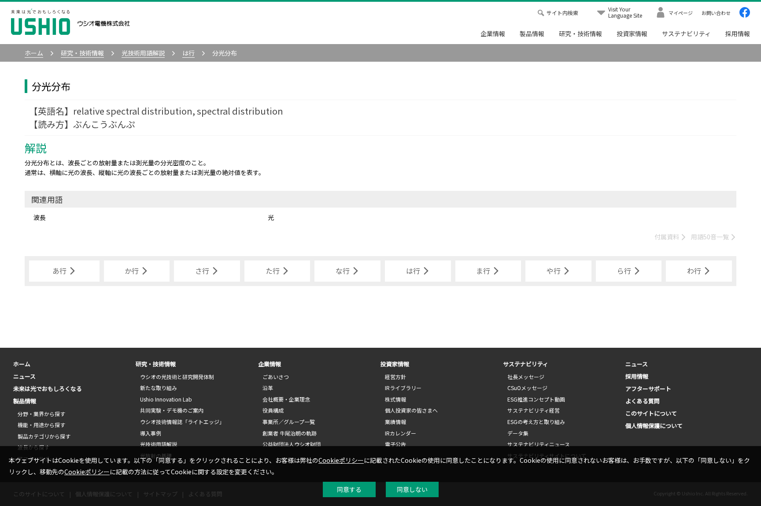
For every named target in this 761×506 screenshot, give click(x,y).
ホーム (21, 364)
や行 (554, 270)
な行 (343, 270)
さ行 (202, 270)
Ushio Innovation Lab (166, 399)
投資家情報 (632, 33)
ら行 (624, 270)
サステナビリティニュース (538, 444)
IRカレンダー (400, 433)
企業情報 (492, 33)
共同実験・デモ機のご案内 (171, 410)
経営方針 (395, 376)
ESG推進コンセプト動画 (536, 399)
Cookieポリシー (341, 460)
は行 (413, 270)
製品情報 (532, 33)
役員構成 (273, 410)
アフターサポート (648, 388)
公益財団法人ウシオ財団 (291, 444)
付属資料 (667, 236)
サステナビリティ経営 (533, 410)
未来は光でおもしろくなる (47, 388)
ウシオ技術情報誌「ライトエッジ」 (182, 421)
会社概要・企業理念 (286, 399)
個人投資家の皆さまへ (411, 410)
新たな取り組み (158, 387)
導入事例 (150, 433)
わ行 (694, 270)
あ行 (59, 270)
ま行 (483, 270)
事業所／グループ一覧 (288, 421)
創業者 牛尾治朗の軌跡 (289, 433)
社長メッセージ (525, 376)
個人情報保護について (654, 425)
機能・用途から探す (41, 424)
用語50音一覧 (710, 236)
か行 (132, 270)
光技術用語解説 (158, 444)
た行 (273, 270)
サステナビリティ (686, 33)
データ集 (517, 433)
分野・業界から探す (41, 413)
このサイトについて (651, 413)
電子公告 (395, 444)
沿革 (267, 387)
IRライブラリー (403, 387)
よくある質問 (642, 401)
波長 (39, 217)
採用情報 (737, 33)
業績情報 (395, 421)
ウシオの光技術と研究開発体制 (177, 376)
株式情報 (395, 399)
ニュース (24, 376)
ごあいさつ (275, 376)
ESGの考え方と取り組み (536, 421)
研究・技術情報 (580, 33)
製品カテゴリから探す (44, 436)
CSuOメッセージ (527, 387)
